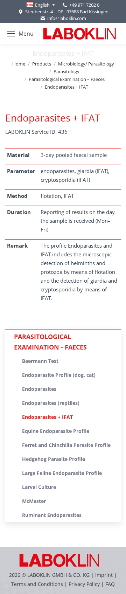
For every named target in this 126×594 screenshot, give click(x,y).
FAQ (110, 584)
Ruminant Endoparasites (52, 515)
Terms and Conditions (37, 584)
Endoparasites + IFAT (47, 417)
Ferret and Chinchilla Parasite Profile (66, 445)
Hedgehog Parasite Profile (53, 459)
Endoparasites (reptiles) (50, 403)
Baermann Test (40, 361)
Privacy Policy (84, 584)
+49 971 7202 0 (84, 5)
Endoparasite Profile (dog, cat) (59, 375)
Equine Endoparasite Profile (55, 431)
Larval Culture (39, 487)
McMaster (34, 501)
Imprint (104, 575)
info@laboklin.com (66, 18)
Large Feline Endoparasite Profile (62, 473)
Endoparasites (39, 389)
